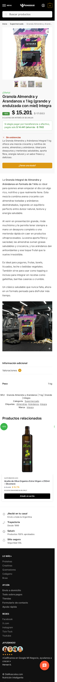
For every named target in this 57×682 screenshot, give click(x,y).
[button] (49, 5)
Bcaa (5, 578)
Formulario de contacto (15, 602)
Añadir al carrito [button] (27, 496)
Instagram (7, 627)
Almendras (21, 404)
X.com (5, 623)
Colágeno (7, 573)
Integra (43, 404)
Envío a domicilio (11, 590)
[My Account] (43, 5)
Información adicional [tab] (14, 363)
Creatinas (7, 565)
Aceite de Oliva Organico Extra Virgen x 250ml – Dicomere (27, 482)
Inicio (4, 24)
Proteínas (7, 561)
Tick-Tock (7, 631)
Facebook (7, 619)
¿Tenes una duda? (27, 165)
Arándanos (33, 404)
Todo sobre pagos (12, 594)
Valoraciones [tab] (11, 370)
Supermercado (16, 24)
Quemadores (9, 569)
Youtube (6, 635)
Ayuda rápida (9, 606)
